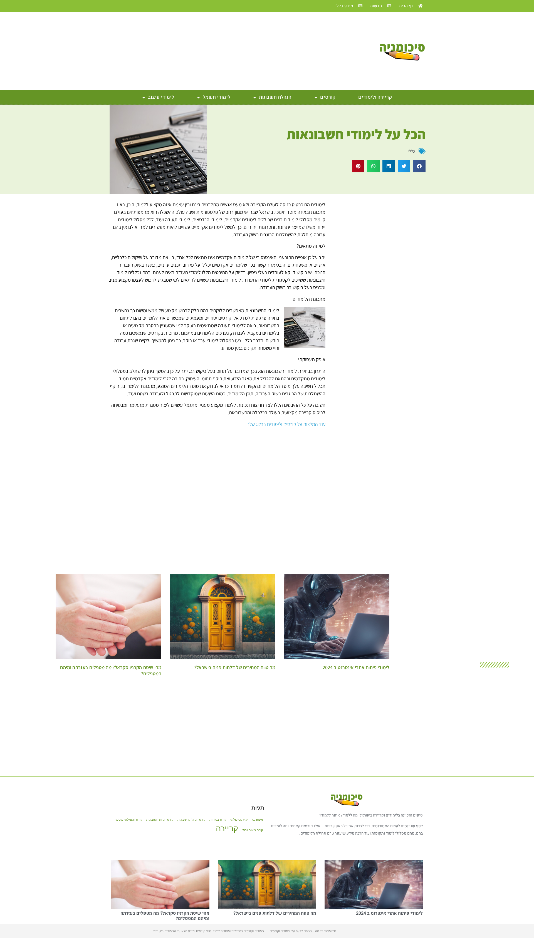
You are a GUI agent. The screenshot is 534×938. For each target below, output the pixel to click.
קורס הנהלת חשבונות (191, 820)
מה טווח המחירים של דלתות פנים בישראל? (234, 667)
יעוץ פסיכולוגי (239, 820)
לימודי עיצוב (161, 97)
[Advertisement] (236, 51)
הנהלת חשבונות (275, 97)
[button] (419, 166)
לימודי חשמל (216, 97)
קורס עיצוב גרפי (252, 830)
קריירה (227, 828)
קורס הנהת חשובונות (159, 820)
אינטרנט (257, 820)
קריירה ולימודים (375, 97)
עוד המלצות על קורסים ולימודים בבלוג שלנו (285, 424)
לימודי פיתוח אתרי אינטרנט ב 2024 (356, 667)
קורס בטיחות (217, 820)
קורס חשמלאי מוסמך (128, 820)
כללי (411, 151)
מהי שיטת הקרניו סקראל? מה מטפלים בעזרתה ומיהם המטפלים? (110, 670)
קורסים (327, 97)
